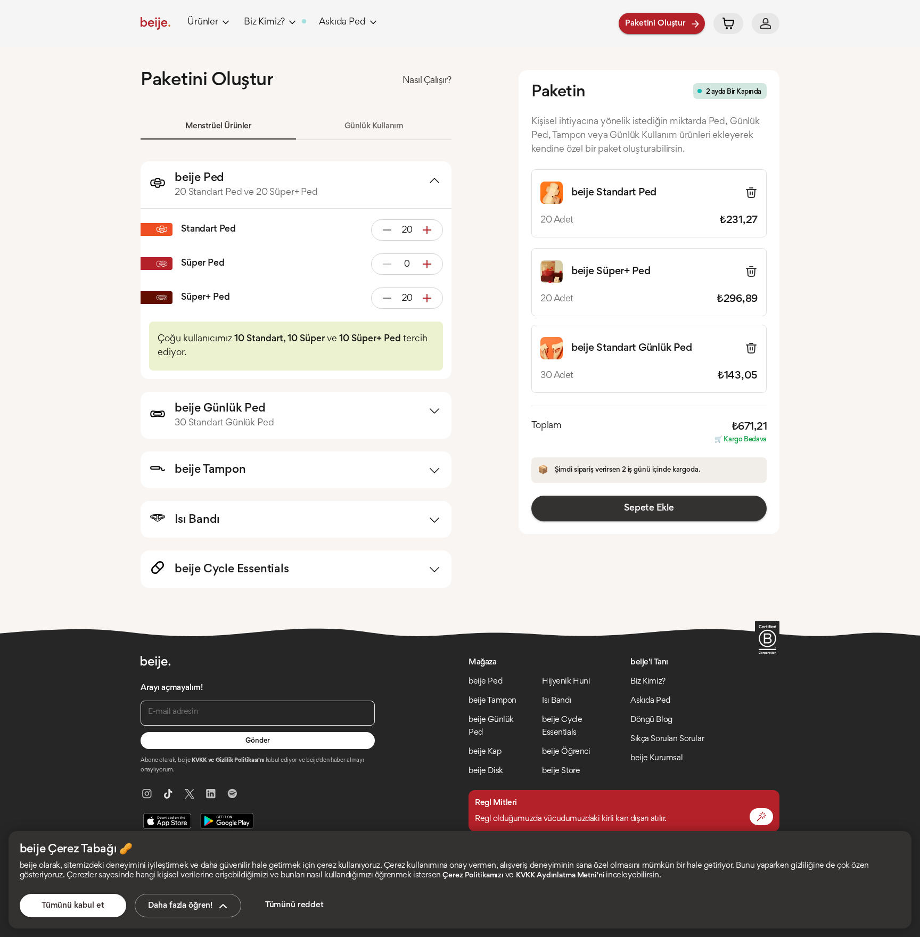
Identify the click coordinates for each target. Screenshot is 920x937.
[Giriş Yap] (765, 23)
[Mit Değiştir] (761, 816)
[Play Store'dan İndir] (226, 821)
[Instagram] (147, 793)
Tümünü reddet (294, 905)
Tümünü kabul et (73, 905)
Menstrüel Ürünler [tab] (218, 126)
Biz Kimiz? (264, 22)
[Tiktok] (168, 793)
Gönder (257, 741)
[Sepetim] (728, 23)
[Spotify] (232, 793)
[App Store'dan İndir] (167, 821)
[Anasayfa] (155, 23)
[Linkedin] (210, 793)
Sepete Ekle (648, 508)
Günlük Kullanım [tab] (374, 126)
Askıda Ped (342, 22)
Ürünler (202, 22)
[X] (189, 793)
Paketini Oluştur (655, 23)
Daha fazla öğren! (180, 905)
